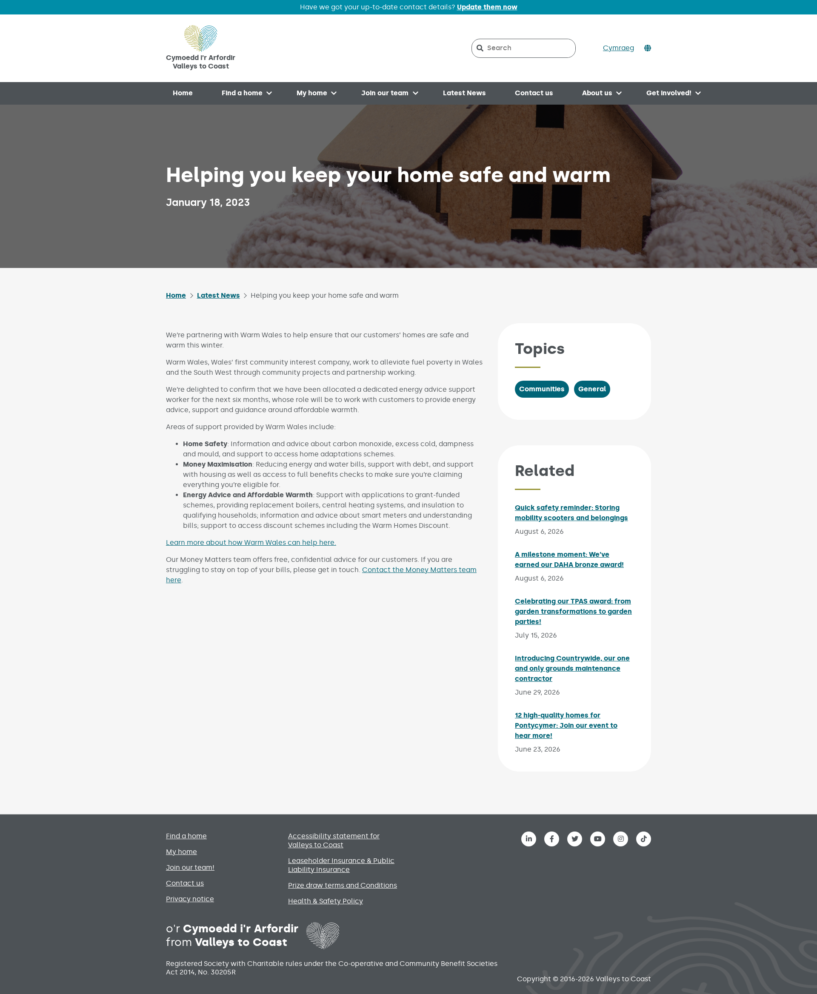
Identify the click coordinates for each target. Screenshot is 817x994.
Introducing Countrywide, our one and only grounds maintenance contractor (572, 668)
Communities (542, 389)
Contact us (534, 93)
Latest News (464, 93)
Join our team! (190, 867)
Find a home (242, 93)
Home (183, 93)
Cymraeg (618, 48)
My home (312, 93)
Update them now (487, 7)
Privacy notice (190, 899)
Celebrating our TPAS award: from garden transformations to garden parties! (573, 611)
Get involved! (668, 93)
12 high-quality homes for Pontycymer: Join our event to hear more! (566, 725)
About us (597, 93)
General (592, 389)
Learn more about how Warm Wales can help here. (251, 542)
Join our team (384, 93)
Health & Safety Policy (325, 901)
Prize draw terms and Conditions (342, 885)
